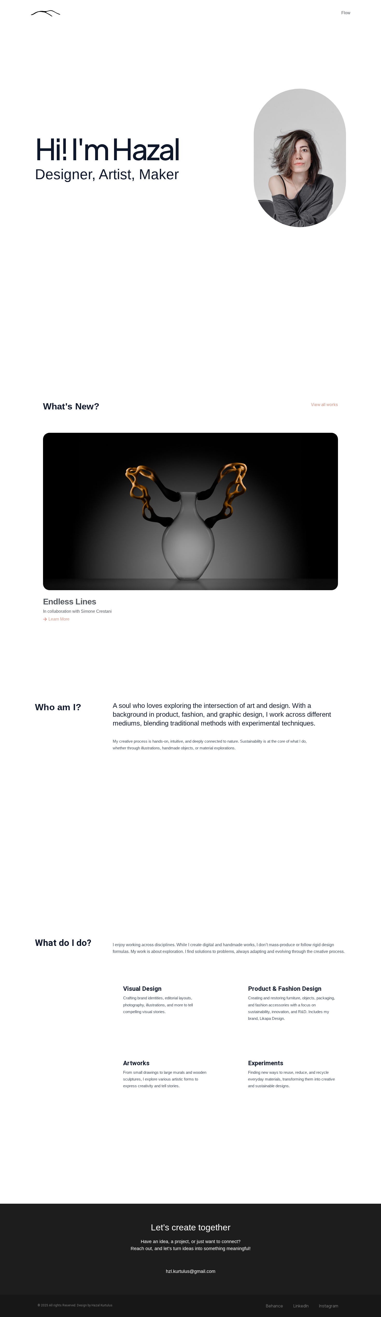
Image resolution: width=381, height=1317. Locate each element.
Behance (274, 1306)
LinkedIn (301, 1306)
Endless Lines (69, 601)
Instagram (328, 1306)
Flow (345, 13)
